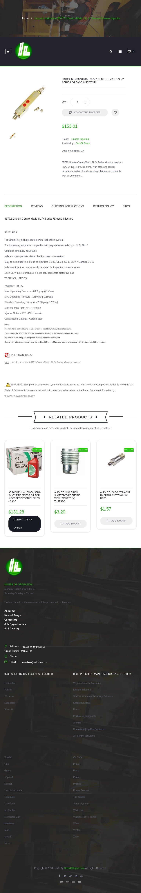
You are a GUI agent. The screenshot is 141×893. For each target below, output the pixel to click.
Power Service (81, 790)
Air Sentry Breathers (84, 736)
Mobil (7, 830)
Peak (76, 770)
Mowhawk (9, 823)
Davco (76, 709)
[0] (129, 51)
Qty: (64, 102)
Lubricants (9, 702)
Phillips (77, 783)
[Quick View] (55, 459)
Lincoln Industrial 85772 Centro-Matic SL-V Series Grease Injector (45, 362)
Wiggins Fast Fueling (84, 816)
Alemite (77, 722)
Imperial (8, 777)
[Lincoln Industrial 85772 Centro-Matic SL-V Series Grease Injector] (13, 136)
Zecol (76, 836)
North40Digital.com (74, 868)
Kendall (8, 783)
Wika (76, 823)
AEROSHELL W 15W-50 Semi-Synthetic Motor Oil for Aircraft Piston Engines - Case (24, 497)
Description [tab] (13, 206)
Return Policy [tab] (103, 206)
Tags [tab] (126, 206)
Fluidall (8, 757)
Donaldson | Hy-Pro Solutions (88, 729)
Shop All (8, 709)
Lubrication (10, 683)
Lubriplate (9, 797)
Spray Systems (81, 803)
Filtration (9, 696)
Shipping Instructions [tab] (68, 206)
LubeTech (9, 803)
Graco (7, 770)
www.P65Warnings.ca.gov (21, 395)
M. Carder (9, 810)
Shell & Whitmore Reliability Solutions (93, 696)
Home (25, 18)
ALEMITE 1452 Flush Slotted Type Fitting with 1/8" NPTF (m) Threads (67, 497)
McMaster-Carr (12, 816)
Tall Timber (79, 797)
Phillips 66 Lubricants (84, 716)
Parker (76, 764)
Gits (6, 764)
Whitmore (78, 810)
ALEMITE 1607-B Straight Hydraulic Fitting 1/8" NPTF (115, 495)
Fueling (8, 689)
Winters (77, 830)
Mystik (8, 836)
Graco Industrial (81, 702)
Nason (7, 843)
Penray (77, 777)
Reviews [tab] (37, 206)
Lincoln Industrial (82, 689)
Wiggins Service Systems (87, 683)
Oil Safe (77, 757)
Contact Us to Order (87, 112)
